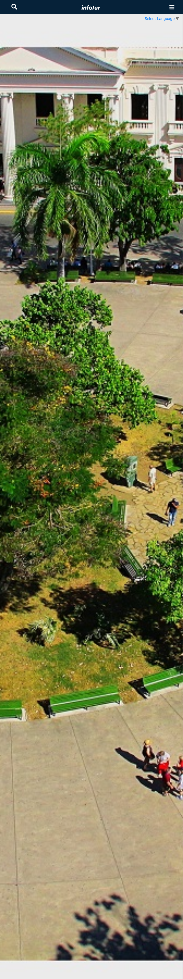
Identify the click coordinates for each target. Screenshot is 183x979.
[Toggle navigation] (172, 7)
